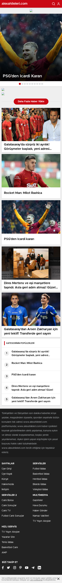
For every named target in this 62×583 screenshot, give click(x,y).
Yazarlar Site (8, 537)
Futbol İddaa (39, 469)
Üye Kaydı (7, 474)
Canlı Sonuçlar (9, 505)
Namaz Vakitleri (41, 516)
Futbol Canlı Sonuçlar (13, 516)
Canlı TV (6, 511)
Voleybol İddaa (40, 489)
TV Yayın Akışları (42, 521)
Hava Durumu (40, 505)
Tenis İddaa (7, 542)
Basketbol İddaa (41, 474)
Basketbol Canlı (10, 547)
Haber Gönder (40, 511)
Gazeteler (38, 500)
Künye (5, 479)
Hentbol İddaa (40, 479)
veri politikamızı (36, 580)
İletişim (5, 489)
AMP (4, 552)
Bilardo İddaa (39, 484)
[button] (20, 84)
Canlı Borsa (7, 500)
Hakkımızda (8, 484)
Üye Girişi (7, 469)
